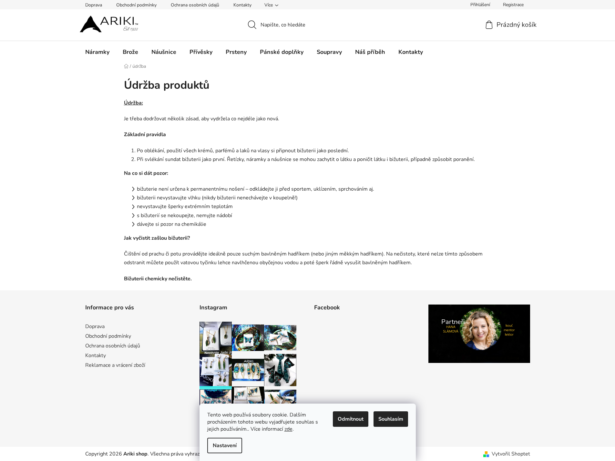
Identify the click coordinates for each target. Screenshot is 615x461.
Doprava (93, 5)
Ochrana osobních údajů (195, 5)
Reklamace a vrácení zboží (115, 365)
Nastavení (225, 445)
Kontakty (242, 5)
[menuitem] (97, 52)
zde (288, 429)
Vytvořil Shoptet (511, 453)
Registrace (513, 5)
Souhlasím (390, 419)
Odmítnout (351, 419)
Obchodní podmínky (136, 5)
